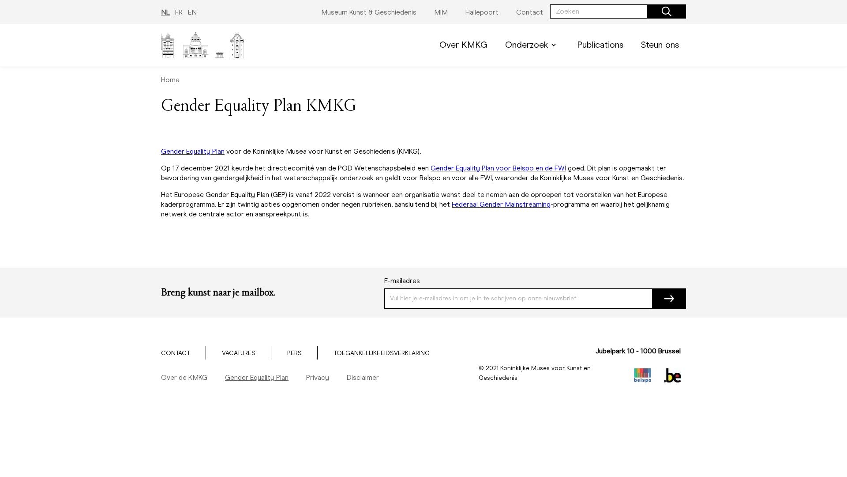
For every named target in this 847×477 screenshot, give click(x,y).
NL (165, 12)
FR (179, 12)
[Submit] (669, 298)
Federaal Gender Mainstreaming (501, 204)
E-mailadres (402, 280)
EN (192, 12)
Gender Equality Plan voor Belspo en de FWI (498, 168)
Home (170, 80)
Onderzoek (526, 45)
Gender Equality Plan (193, 151)
